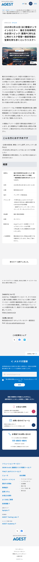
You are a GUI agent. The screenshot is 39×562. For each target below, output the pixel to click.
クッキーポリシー (28, 379)
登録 (19, 385)
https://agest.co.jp (9, 312)
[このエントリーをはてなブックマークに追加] (24, 340)
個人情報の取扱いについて (13, 379)
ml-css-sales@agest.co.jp (15, 323)
